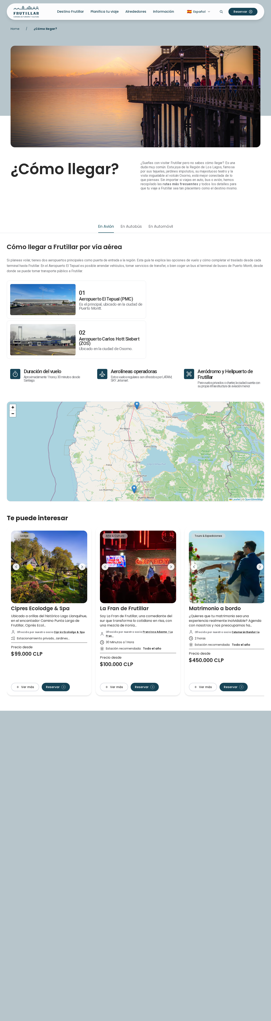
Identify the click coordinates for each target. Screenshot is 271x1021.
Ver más (27, 687)
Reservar (240, 12)
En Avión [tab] (106, 226)
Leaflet (236, 499)
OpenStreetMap (254, 499)
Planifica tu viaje (105, 11)
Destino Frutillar (70, 11)
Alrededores (135, 11)
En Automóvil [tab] (161, 226)
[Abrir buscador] (221, 11)
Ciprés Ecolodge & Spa (69, 632)
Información (163, 11)
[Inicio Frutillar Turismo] (26, 11)
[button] (134, 489)
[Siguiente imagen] (82, 566)
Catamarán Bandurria (245, 632)
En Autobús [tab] (131, 226)
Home (15, 29)
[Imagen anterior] (16, 566)
